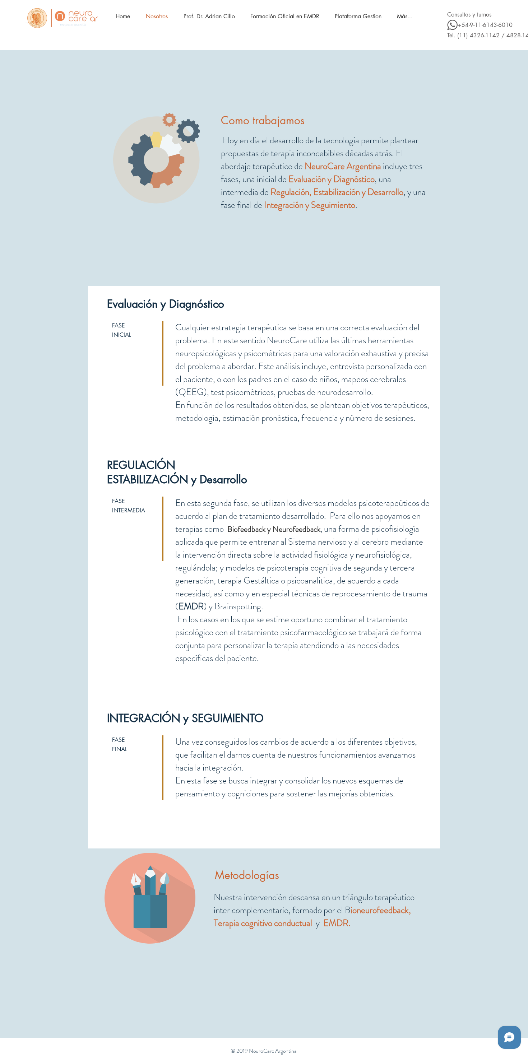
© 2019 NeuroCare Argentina (264, 1051)
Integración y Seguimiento (309, 205)
